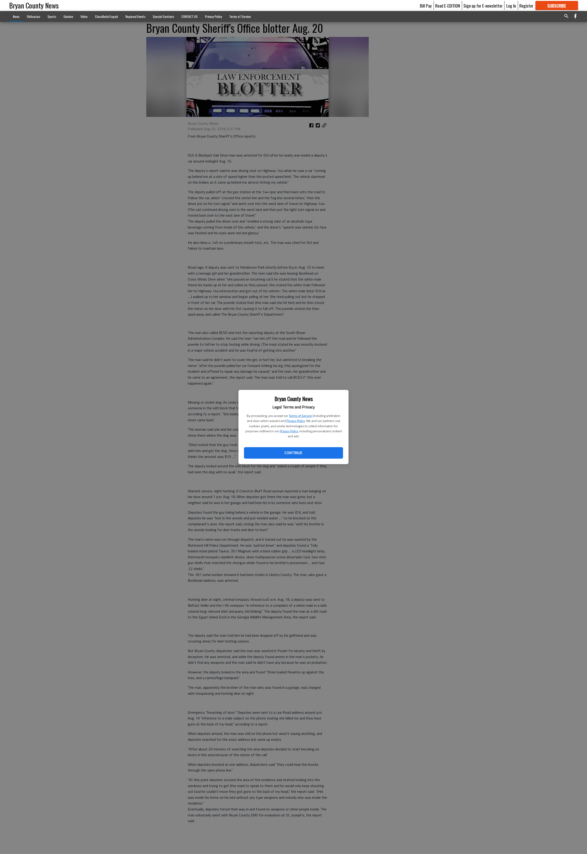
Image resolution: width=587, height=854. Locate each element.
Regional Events (135, 16)
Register (526, 5)
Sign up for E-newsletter (483, 5)
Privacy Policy (295, 420)
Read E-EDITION (447, 5)
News (16, 16)
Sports (51, 16)
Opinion (68, 16)
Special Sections (163, 16)
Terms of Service (300, 415)
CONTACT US (189, 16)
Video (84, 16)
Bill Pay (426, 5)
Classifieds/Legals (106, 16)
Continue (293, 452)
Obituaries (33, 16)
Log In (511, 5)
